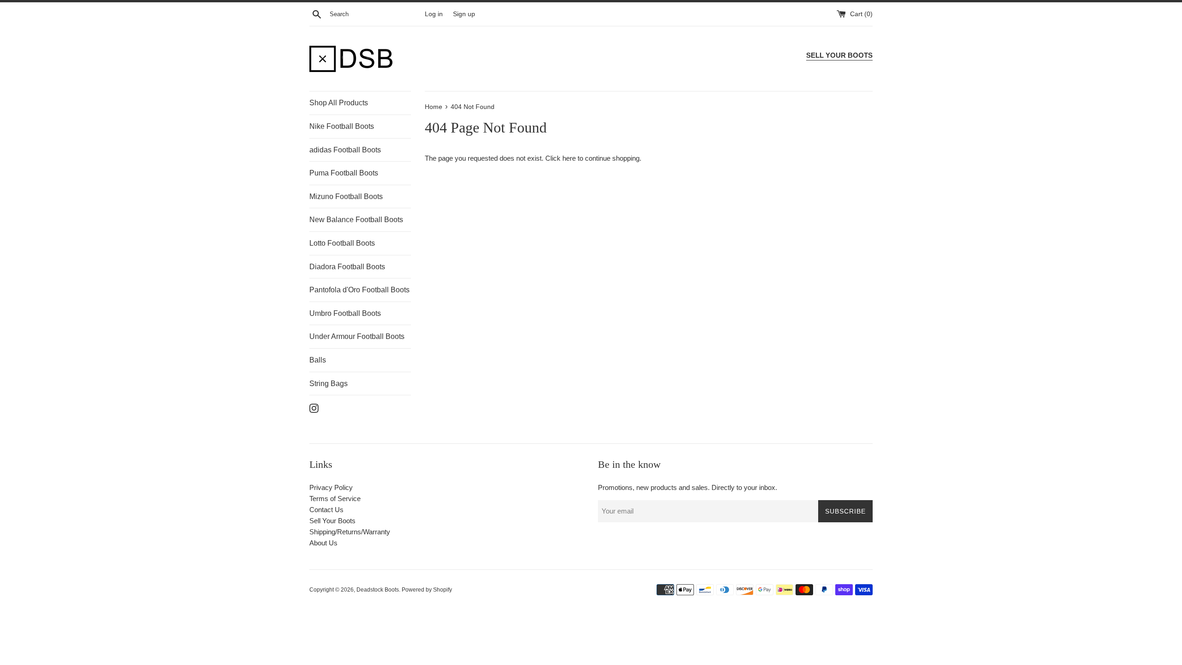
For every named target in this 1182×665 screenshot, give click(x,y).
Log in (434, 14)
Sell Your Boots (332, 521)
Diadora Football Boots (347, 267)
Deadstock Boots (377, 589)
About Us (323, 543)
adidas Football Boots (345, 150)
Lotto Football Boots (342, 243)
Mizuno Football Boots (346, 196)
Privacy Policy (331, 487)
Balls (317, 360)
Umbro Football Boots (345, 313)
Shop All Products (338, 103)
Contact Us (326, 510)
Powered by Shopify (427, 589)
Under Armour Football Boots (356, 336)
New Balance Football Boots (356, 220)
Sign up (464, 14)
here (569, 158)
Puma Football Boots (343, 173)
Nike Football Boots (341, 126)
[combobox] (375, 14)
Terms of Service (335, 498)
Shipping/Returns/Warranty (349, 532)
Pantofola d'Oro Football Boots (359, 290)
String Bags (328, 383)
